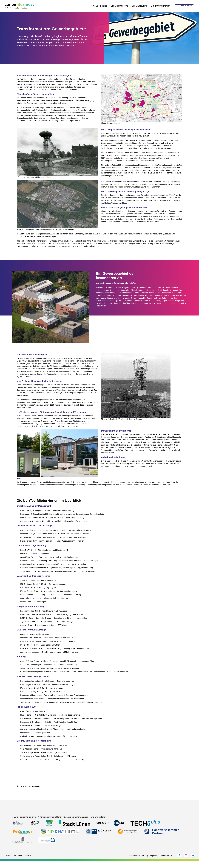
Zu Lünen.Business (184, 6)
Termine (27, 855)
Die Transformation (160, 6)
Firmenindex (11, 855)
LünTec (24, 8)
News (20, 855)
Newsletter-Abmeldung (138, 855)
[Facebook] (179, 855)
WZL (17, 8)
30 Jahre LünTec (99, 6)
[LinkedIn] (193, 855)
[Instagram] (186, 855)
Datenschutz (166, 855)
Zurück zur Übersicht (30, 787)
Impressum (155, 855)
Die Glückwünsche (119, 6)
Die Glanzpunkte (139, 6)
